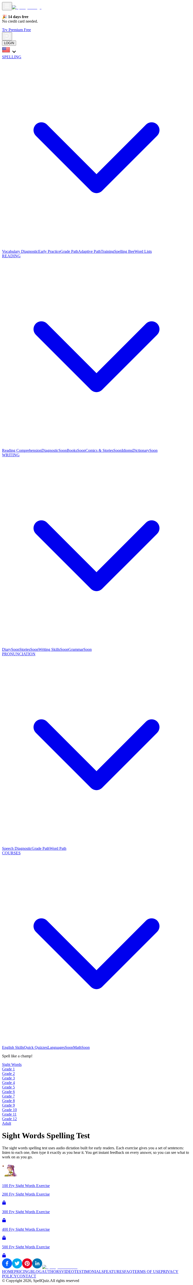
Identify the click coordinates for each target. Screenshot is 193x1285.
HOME (8, 1271)
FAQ (128, 1271)
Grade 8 (8, 1101)
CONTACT (26, 1276)
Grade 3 (8, 1078)
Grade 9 (8, 1105)
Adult (6, 1123)
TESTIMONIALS (89, 1271)
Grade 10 (9, 1110)
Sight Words (12, 1064)
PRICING (22, 1271)
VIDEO (67, 1271)
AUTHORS (51, 1271)
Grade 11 (9, 1114)
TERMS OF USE (146, 1271)
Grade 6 (8, 1092)
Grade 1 (8, 1069)
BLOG (36, 1271)
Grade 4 (8, 1082)
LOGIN (9, 43)
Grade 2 (8, 1073)
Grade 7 (8, 1096)
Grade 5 (8, 1087)
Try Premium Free (16, 30)
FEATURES (114, 1271)
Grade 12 (9, 1119)
